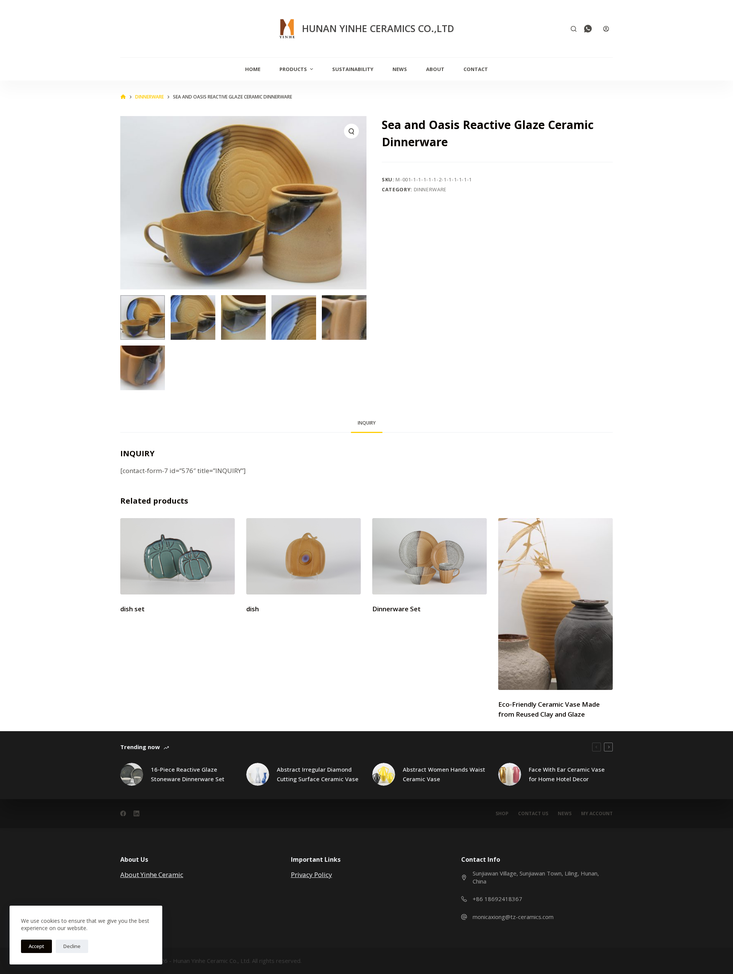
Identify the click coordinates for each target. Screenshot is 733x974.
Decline (72, 946)
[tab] (367, 423)
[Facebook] (123, 813)
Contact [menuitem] (475, 69)
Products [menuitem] (293, 69)
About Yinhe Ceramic (151, 874)
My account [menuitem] (597, 814)
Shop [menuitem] (502, 814)
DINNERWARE (430, 189)
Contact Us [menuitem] (533, 814)
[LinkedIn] (136, 813)
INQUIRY (367, 423)
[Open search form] (573, 29)
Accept (36, 946)
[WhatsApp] (588, 28)
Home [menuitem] (252, 69)
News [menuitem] (399, 69)
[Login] (606, 29)
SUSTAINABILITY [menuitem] (352, 69)
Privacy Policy (311, 874)
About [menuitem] (435, 69)
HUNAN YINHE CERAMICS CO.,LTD (378, 28)
